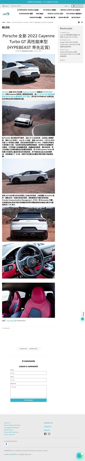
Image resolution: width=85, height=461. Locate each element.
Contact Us (47, 426)
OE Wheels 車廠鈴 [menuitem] (49, 10)
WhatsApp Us (48, 423)
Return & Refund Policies (12, 425)
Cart (78, 6)
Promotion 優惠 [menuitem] (35, 17)
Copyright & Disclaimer (11, 427)
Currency (13, 6)
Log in (66, 6)
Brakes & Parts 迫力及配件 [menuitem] (70, 10)
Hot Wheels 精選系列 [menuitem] (74, 14)
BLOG (8, 22)
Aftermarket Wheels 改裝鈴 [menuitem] (28, 10)
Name (12, 370)
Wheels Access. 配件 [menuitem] (55, 14)
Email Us (47, 430)
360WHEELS (14, 454)
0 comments (6, 328)
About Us (7, 423)
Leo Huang (11, 321)
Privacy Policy (8, 430)
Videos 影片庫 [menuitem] (63, 17)
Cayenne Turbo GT (29, 92)
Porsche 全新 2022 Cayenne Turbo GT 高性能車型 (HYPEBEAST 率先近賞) (28, 41)
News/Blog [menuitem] (76, 17)
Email (12, 376)
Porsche (5, 92)
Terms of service (9, 434)
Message (13, 383)
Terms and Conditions (11, 432)
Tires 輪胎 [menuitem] (39, 14)
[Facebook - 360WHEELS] (79, 22)
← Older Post (22, 348)
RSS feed (62, 60)
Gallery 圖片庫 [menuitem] (49, 17)
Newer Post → (34, 348)
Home (3, 22)
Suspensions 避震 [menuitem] (26, 14)
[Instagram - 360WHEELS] (82, 22)
